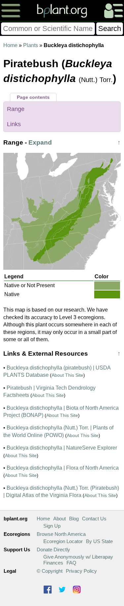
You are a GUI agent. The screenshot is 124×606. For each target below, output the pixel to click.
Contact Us (94, 518)
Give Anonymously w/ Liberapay (78, 557)
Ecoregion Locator (63, 541)
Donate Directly (53, 549)
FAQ (71, 562)
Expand (40, 142)
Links (14, 124)
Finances (53, 562)
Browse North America (61, 534)
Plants (30, 45)
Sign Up (52, 526)
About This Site (67, 375)
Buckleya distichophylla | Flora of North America (63, 468)
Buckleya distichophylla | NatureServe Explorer (62, 448)
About (59, 518)
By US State (99, 541)
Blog (74, 518)
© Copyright (49, 571)
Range (15, 109)
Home (10, 45)
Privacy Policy (81, 571)
